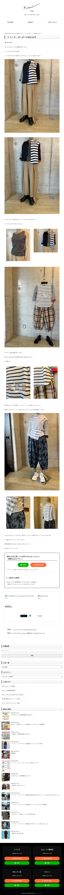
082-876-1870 (39, 565)
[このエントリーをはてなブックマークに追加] (30, 616)
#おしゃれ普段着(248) (8, 690)
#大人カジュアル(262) (8, 686)
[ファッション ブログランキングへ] (8, 606)
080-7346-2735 (48, 858)
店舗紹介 (31, 22)
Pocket (40, 616)
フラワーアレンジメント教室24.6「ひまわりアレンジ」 (29, 633)
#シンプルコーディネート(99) (11, 703)
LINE (24, 565)
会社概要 (10, 22)
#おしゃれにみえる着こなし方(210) (12, 694)
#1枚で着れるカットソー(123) (11, 699)
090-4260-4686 (17, 880)
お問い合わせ (52, 22)
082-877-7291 (48, 880)
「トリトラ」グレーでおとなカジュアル (24, 629)
